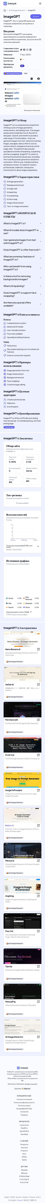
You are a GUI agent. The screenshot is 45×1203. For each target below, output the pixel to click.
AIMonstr (24, 1173)
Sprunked (24, 1134)
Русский (19, 1200)
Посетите (36, 16)
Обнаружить (24, 1144)
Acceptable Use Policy (24, 1109)
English (6, 1197)
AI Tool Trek (24, 1182)
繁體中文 (33, 1200)
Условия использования (24, 1099)
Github (24, 1157)
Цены (24, 1154)
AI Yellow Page (24, 1176)
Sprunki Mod (24, 1131)
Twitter (24, 1160)
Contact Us (24, 1112)
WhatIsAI (24, 1170)
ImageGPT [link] (32, 10)
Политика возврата (24, 1105)
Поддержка (24, 1115)
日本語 (12, 1197)
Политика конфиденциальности (24, 1102)
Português (12, 1200)
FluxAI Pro (24, 1128)
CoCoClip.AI (24, 1179)
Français (32, 1197)
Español (25, 1197)
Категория (24, 1147)
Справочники (24, 1125)
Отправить (24, 1151)
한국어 (38, 1197)
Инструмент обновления (32, 110)
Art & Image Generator (17, 10)
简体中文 (26, 1200)
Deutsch (19, 1197)
